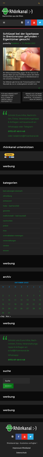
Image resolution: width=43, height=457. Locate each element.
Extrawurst (7, 201)
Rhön (5, 231)
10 (9, 300)
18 (15, 304)
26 (21, 308)
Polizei (5, 226)
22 (40, 304)
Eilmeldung (7, 196)
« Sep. (2, 316)
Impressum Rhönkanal (21, 448)
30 (3, 313)
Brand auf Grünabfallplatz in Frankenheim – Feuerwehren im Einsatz (33, 96)
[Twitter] (40, 23)
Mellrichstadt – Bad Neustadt (14, 216)
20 (27, 304)
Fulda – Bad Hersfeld (11, 206)
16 (3, 304)
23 (3, 308)
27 (27, 308)
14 (34, 300)
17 (9, 304)
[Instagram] (22, 23)
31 (9, 313)
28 (34, 308)
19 (21, 304)
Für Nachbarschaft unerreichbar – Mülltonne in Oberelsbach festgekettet (9, 97)
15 (40, 300)
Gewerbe (6, 211)
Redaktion (15, 43)
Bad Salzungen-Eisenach (12, 191)
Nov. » (8, 316)
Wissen (6, 250)
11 (15, 300)
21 (34, 304)
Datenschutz (21, 453)
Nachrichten (7, 221)
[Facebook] (28, 23)
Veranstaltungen (9, 241)
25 (15, 308)
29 (40, 308)
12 (21, 300)
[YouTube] (34, 23)
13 (27, 300)
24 (9, 308)
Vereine (6, 246)
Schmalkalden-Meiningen (13, 236)
